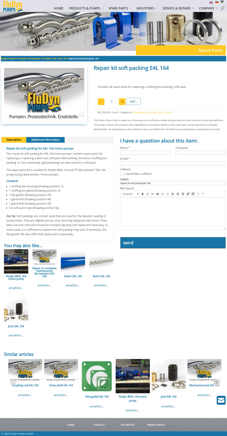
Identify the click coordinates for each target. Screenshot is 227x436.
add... (133, 101)
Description (13, 140)
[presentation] (130, 194)
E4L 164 (156, 112)
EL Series (167, 112)
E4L (149, 112)
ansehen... (16, 288)
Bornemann (139, 112)
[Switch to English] (210, 2)
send (128, 242)
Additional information (45, 140)
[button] (130, 194)
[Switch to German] (216, 2)
